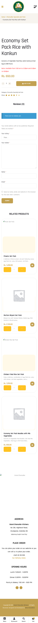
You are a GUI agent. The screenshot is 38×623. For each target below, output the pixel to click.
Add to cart (27, 83)
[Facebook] (17, 587)
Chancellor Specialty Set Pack (16, 17)
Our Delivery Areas (19, 558)
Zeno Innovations (30, 608)
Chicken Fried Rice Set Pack (14, 374)
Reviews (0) (18, 104)
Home (3, 17)
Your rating (6, 134)
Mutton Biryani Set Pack (13, 315)
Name (4, 172)
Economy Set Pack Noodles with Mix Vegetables (17, 434)
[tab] (19, 104)
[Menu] (2, 6)
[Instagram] (21, 587)
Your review (6, 143)
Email (4, 182)
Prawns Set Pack (10, 256)
